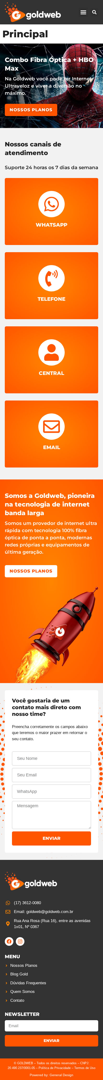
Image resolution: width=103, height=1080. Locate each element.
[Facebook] (9, 941)
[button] (83, 12)
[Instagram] (20, 941)
